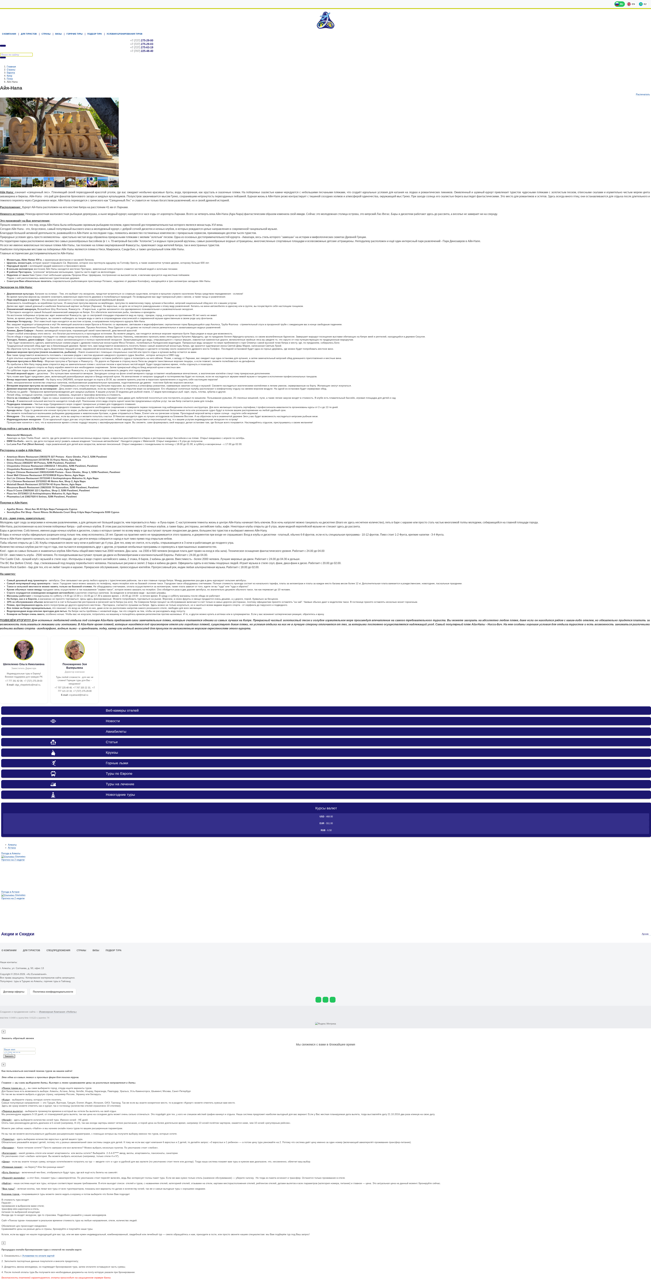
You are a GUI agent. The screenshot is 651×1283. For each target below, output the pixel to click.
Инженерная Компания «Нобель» (58, 1011)
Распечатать (643, 94)
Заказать (9, 1056)
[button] (115, 100)
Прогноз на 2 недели (13, 859)
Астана (12, 847)
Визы (58, 34)
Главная (11, 66)
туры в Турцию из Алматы (28, 981)
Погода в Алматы (10, 853)
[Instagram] (325, 1000)
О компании (9, 34)
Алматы (12, 844)
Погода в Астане (10, 891)
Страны (46, 34)
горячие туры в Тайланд (57, 981)
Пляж (10, 78)
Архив (645, 934)
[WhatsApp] (318, 1000)
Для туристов (29, 34)
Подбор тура (94, 34)
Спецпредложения (58, 950)
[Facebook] (333, 1000)
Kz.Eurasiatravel (325, 20)
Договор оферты (13, 991)
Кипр (9, 75)
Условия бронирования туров (124, 34)
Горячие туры (74, 34)
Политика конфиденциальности (53, 991)
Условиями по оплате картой (38, 1255)
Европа (11, 72)
